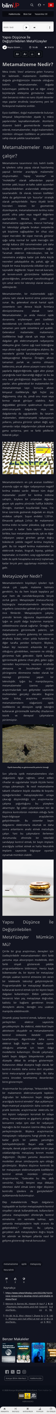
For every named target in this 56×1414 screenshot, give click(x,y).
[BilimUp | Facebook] (7, 1372)
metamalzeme (11, 1264)
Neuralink (48, 846)
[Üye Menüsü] (41, 5)
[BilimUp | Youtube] (18, 1372)
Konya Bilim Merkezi (16, 1378)
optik (24, 1264)
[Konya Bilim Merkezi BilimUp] (10, 5)
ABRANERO (28, 1401)
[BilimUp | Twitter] (12, 1372)
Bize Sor (27, 14)
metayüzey (35, 1264)
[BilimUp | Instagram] (24, 1372)
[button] (49, 27)
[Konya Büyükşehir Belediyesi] (28, 1396)
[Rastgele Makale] (34, 27)
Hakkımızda (14, 14)
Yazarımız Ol (41, 14)
